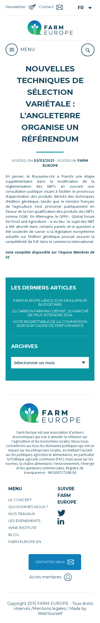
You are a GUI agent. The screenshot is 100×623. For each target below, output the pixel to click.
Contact (46, 6)
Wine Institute (22, 527)
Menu (28, 49)
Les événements (24, 520)
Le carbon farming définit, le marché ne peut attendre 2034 (50, 313)
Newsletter (16, 6)
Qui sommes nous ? (28, 506)
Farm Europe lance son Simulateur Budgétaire (50, 302)
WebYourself (50, 613)
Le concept (20, 500)
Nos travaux (21, 513)
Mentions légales (49, 608)
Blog (13, 534)
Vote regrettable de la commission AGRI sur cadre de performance (50, 323)
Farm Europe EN (24, 541)
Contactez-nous (50, 562)
